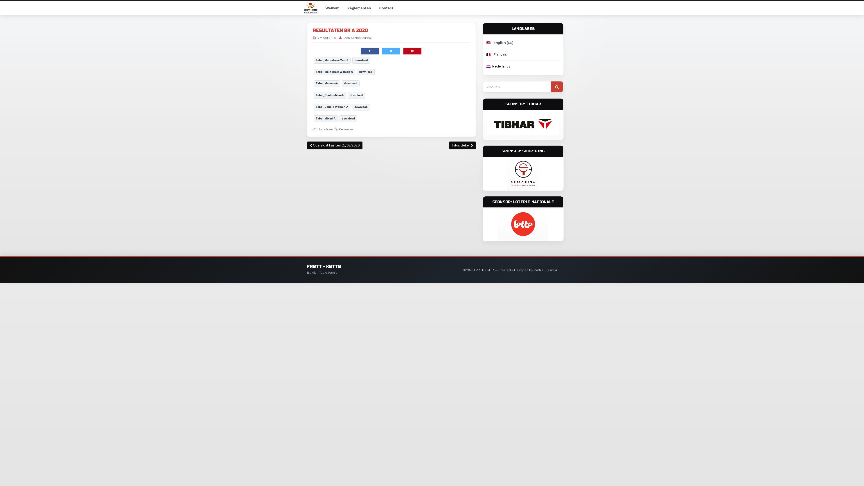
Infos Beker (461, 145)
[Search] (557, 87)
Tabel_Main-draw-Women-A (334, 72)
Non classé (325, 129)
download (361, 60)
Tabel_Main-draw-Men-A (332, 60)
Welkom (332, 8)
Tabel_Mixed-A (325, 118)
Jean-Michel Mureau (358, 38)
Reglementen (359, 8)
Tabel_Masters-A (327, 83)
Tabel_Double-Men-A (330, 95)
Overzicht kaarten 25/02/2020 (336, 145)
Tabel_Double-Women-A (332, 107)
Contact (386, 8)
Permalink (346, 129)
